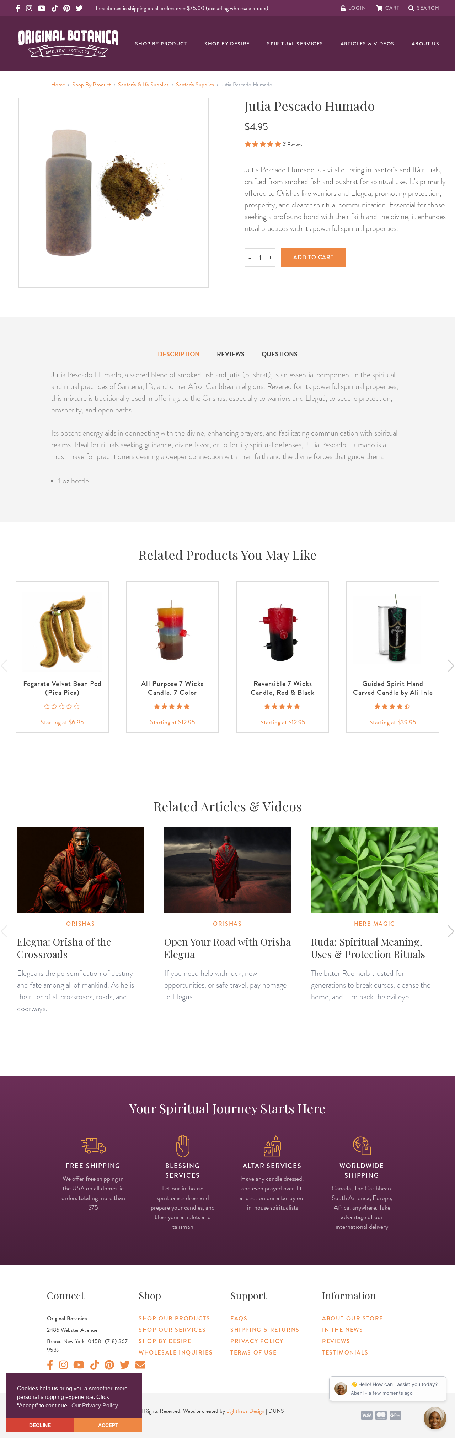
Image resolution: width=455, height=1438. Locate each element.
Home (58, 84)
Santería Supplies (195, 84)
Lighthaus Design (245, 1411)
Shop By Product (161, 43)
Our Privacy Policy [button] (94, 1405)
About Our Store (352, 1318)
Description (179, 354)
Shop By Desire (227, 43)
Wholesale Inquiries (176, 1352)
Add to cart (313, 257)
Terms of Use (253, 1352)
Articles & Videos (368, 43)
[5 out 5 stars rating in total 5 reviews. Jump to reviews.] (173, 706)
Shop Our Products (174, 1318)
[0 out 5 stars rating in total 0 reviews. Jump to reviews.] (62, 706)
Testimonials (345, 1352)
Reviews (231, 354)
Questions (280, 354)
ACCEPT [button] (108, 1425)
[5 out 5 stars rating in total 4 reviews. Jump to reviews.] (283, 706)
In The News (342, 1330)
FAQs (238, 1318)
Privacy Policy (256, 1341)
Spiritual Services (295, 43)
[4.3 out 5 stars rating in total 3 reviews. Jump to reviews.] (393, 706)
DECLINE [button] (40, 1425)
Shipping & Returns (265, 1330)
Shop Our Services (172, 1330)
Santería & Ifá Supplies (143, 84)
